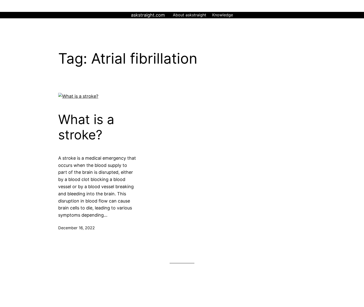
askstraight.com (148, 15)
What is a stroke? (86, 127)
